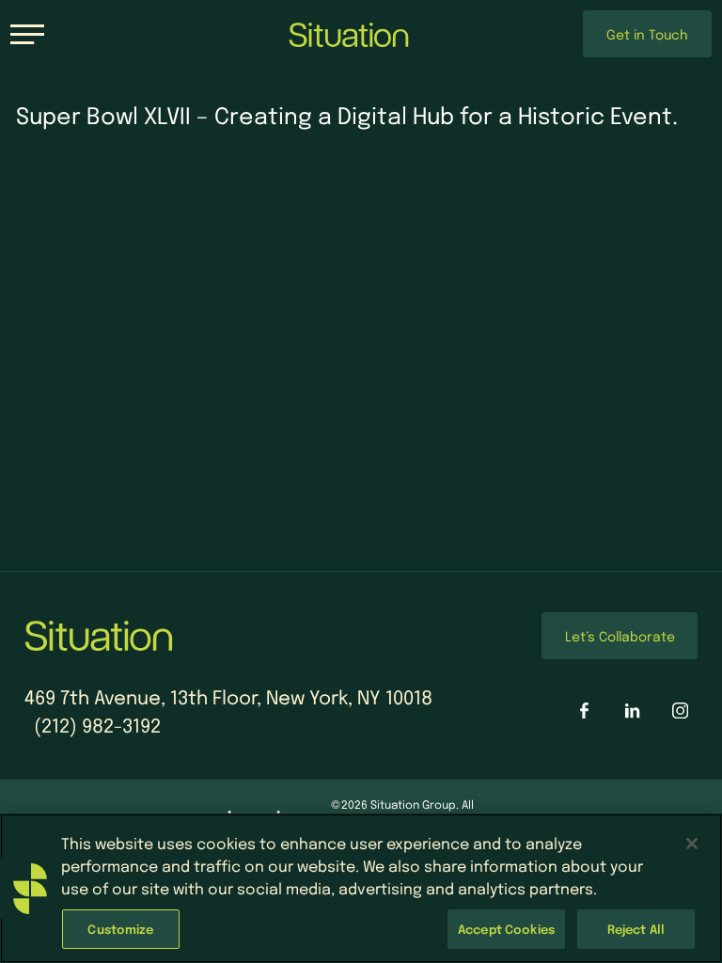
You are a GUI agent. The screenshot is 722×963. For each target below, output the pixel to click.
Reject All (636, 929)
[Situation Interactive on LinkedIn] (632, 710)
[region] (361, 888)
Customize (120, 929)
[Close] (692, 843)
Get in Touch (647, 33)
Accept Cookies (506, 929)
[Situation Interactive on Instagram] (680, 710)
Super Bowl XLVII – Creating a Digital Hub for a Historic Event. (347, 115)
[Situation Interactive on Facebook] (584, 710)
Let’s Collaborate (620, 635)
